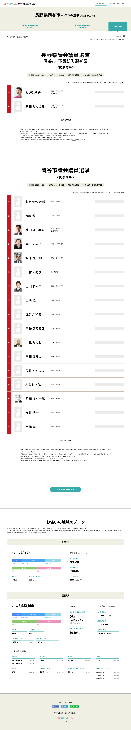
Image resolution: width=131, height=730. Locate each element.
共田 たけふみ (35, 106)
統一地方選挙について (117, 3)
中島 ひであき (34, 328)
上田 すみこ (33, 286)
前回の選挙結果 (66, 120)
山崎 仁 (30, 300)
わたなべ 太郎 (35, 201)
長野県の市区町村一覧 (65, 489)
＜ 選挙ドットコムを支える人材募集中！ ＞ (65, 713)
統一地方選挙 (11, 37)
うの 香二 (31, 215)
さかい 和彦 (33, 314)
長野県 (19, 37)
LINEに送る (75, 706)
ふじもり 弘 (33, 384)
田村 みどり (33, 272)
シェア (56, 706)
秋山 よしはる (34, 230)
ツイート (65, 706)
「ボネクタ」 (74, 133)
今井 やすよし (34, 370)
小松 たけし (33, 342)
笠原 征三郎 (33, 258)
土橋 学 (30, 426)
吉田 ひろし (33, 356)
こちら (115, 39)
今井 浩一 (32, 412)
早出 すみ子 (33, 244)
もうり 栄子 (33, 92)
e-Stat (24, 530)
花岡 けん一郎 (35, 398)
